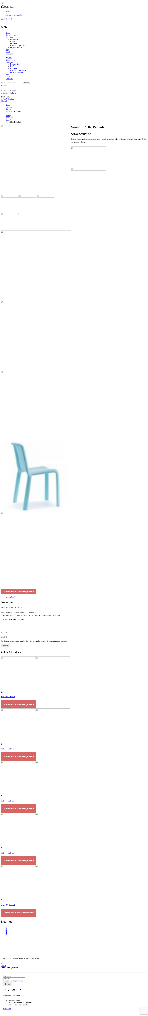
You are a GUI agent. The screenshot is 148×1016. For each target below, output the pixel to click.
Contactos (9, 54)
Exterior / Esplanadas (18, 45)
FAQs (8, 52)
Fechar (3, 966)
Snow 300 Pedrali (8, 905)
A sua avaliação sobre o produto (13, 619)
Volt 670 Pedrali (7, 853)
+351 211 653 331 (14, 938)
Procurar (26, 83)
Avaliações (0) (11, 597)
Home (8, 33)
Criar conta (7, 1009)
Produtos (9, 107)
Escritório (13, 43)
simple (8, 109)
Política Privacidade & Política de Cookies (16, 951)
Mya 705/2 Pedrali (8, 697)
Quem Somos (10, 35)
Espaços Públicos (16, 48)
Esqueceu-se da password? (13, 981)
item (14, 91)
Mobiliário (9, 37)
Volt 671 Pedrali (7, 801)
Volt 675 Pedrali (7, 749)
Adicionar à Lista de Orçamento (18, 591)
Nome (4, 633)
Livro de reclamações (9, 956)
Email (3, 637)
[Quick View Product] (2, 692)
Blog (7, 50)
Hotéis (12, 41)
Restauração (14, 39)
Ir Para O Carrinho (8, 99)
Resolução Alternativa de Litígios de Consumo (18, 954)
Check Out (5, 101)
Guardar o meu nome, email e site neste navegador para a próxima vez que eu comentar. (36, 641)
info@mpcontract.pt (12, 944)
